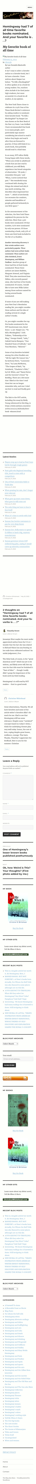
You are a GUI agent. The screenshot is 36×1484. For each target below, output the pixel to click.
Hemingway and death (14, 1334)
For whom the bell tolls (14, 1314)
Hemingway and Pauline (14, 1359)
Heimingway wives (12, 1317)
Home (5, 1462)
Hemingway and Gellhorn (15, 1345)
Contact (6, 1472)
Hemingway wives (12, 1401)
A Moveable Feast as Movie (15, 1308)
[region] (18, 431)
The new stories (11, 1424)
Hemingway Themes (13, 1395)
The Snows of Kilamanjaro (15, 1429)
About (5, 1467)
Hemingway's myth (12, 1410)
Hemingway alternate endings (17, 1319)
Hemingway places (12, 1393)
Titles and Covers (11, 1432)
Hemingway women (13, 1404)
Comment (7, 773)
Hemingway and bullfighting (16, 1325)
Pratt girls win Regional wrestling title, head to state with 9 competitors (18, 473)
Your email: (7, 1055)
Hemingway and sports (14, 1365)
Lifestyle (8, 62)
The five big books (12, 1421)
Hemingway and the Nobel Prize (17, 1379)
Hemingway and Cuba (13, 1331)
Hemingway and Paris (13, 1356)
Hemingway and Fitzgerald (15, 1342)
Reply (5, 690)
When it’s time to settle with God (18, 516)
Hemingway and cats (13, 1328)
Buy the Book (18, 928)
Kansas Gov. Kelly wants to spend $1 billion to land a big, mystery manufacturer (18, 532)
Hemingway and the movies (16, 1376)
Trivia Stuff (9, 1435)
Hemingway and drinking (15, 1339)
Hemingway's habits (13, 1407)
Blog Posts (9, 1311)
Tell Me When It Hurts (13, 1418)
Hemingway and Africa (14, 1322)
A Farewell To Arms (12, 1305)
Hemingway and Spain (14, 1362)
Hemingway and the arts (14, 1367)
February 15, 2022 (10, 59)
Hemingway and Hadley (14, 1348)
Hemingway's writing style (15, 1415)
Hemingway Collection (14, 1390)
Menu (30, 7)
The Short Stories (12, 1426)
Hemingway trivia (12, 1398)
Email (6, 813)
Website (6, 823)
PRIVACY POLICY (9, 1452)
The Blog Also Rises (9, 1478)
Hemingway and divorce (14, 1336)
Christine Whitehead (12, 596)
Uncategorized (7, 598)
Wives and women (12, 1441)
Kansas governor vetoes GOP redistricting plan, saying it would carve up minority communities (18, 544)
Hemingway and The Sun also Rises (19, 1387)
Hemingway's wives (12, 1412)
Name (6, 804)
